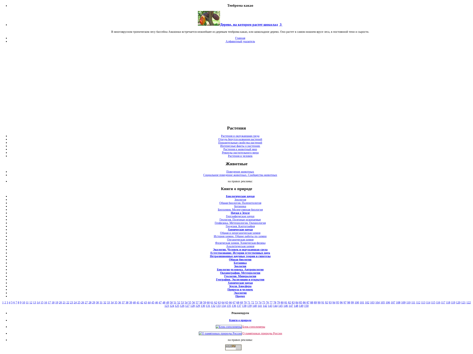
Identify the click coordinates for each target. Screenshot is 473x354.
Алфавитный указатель (240, 41)
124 (172, 305)
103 (372, 302)
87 (308, 302)
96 (341, 302)
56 (193, 302)
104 (377, 302)
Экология (240, 292)
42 (141, 302)
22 (67, 302)
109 (403, 302)
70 (245, 302)
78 (274, 302)
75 (263, 302)
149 (301, 305)
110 (408, 302)
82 (289, 302)
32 (104, 302)
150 (306, 305)
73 (256, 302)
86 (304, 302)
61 (211, 302)
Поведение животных (240, 171)
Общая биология (240, 259)
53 (182, 302)
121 (463, 302)
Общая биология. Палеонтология (240, 202)
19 (56, 302)
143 (270, 305)
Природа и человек (240, 289)
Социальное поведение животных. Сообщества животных (240, 175)
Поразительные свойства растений (240, 142)
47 (160, 302)
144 (275, 305)
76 (267, 302)
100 (357, 302)
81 (285, 302)
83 (293, 302)
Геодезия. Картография (240, 226)
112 (418, 302)
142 (265, 305)
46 (156, 302)
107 (393, 302)
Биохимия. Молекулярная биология (240, 209)
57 (197, 302)
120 (458, 302)
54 (186, 302)
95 (337, 302)
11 (27, 302)
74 (259, 302)
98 (348, 302)
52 (178, 302)
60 (208, 302)
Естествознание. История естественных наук (240, 252)
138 (244, 305)
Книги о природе (240, 320)
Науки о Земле (240, 212)
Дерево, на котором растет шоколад (249, 24)
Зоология (240, 199)
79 (278, 302)
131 (208, 305)
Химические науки (240, 229)
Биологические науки (240, 196)
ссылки (236, 352)
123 (166, 305)
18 (53, 302)
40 (134, 302)
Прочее (240, 296)
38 (126, 302)
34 (112, 302)
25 (78, 302)
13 (34, 302)
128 (192, 305)
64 (223, 302)
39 (130, 302)
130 (203, 305)
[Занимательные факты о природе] (91, 15)
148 (296, 305)
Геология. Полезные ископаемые (240, 219)
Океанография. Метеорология (240, 272)
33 (108, 302)
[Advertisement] (236, 84)
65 (226, 302)
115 (433, 302)
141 (260, 305)
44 (149, 302)
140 (254, 305)
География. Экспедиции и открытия (240, 279)
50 (171, 302)
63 (219, 302)
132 (213, 305)
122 (468, 302)
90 (319, 302)
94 (333, 302)
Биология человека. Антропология (240, 269)
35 (115, 302)
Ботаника (240, 206)
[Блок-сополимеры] (228, 326)
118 (448, 302)
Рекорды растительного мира (240, 152)
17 (49, 302)
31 (101, 302)
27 (86, 302)
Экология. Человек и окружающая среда (240, 249)
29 (93, 302)
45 (152, 302)
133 (218, 305)
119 (453, 302)
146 (285, 305)
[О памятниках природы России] (220, 333)
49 (167, 302)
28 (90, 302)
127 (187, 305)
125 (177, 305)
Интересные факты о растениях (240, 145)
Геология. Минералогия (240, 276)
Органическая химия (240, 239)
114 (428, 302)
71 (248, 302)
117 (443, 302)
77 (271, 302)
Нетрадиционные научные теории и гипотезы (240, 256)
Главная (240, 38)
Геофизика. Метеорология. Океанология (240, 222)
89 (315, 302)
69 (241, 302)
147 (291, 305)
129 (197, 305)
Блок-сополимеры (253, 326)
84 (296, 302)
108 (398, 302)
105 (382, 302)
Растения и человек (240, 155)
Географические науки (240, 216)
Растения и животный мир (240, 149)
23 (71, 302)
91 (322, 302)
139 (249, 305)
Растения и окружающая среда (240, 135)
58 (200, 302)
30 (97, 302)
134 (223, 305)
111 (413, 302)
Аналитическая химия (240, 246)
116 (438, 302)
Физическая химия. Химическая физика (240, 242)
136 (234, 305)
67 (234, 302)
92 (326, 302)
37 (123, 302)
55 (189, 302)
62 (215, 302)
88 (311, 302)
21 (64, 302)
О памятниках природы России (262, 333)
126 (182, 305)
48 (163, 302)
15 (41, 302)
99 (352, 302)
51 (174, 302)
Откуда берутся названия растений (240, 139)
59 (204, 302)
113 (423, 302)
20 (60, 302)
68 (237, 302)
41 (138, 302)
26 (82, 302)
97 (344, 302)
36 (119, 302)
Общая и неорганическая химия (240, 232)
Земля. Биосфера (240, 286)
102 (367, 302)
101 (362, 302)
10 (23, 302)
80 (282, 302)
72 (252, 302)
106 (388, 302)
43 (145, 302)
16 (45, 302)
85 (300, 302)
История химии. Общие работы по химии (240, 236)
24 (75, 302)
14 (38, 302)
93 (330, 302)
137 (239, 305)
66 (230, 302)
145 (280, 305)
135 (229, 305)
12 (30, 302)
